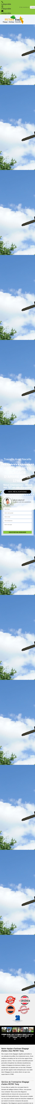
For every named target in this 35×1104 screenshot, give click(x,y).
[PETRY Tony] (13, 19)
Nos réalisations (17, 492)
